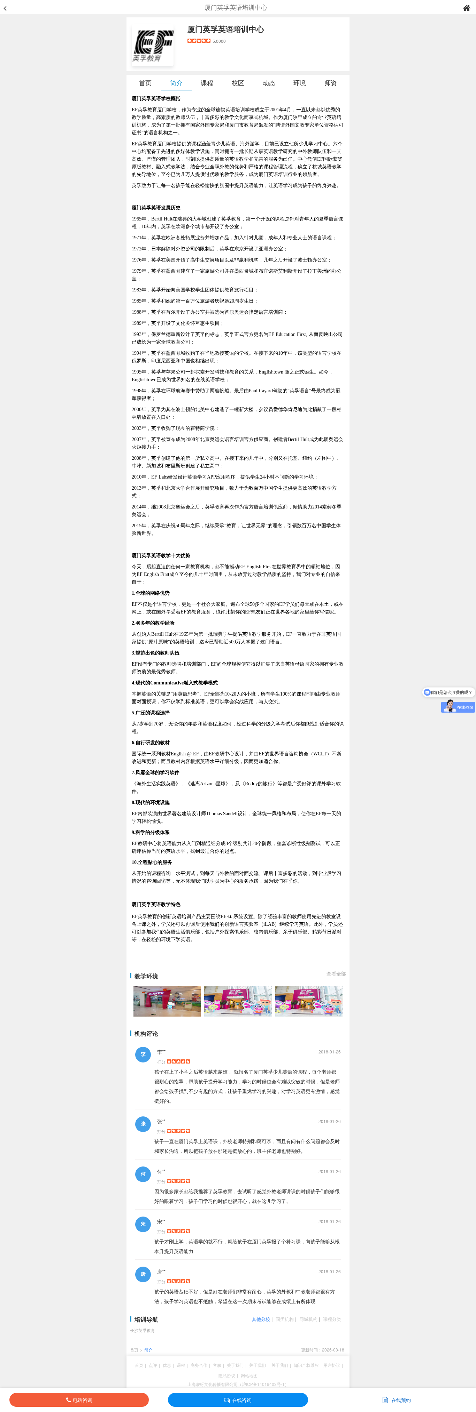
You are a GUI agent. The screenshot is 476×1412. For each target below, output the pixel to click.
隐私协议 (226, 1375)
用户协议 (331, 1365)
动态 (269, 82)
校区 (238, 82)
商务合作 (199, 1365)
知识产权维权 (306, 1365)
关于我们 (235, 1365)
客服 (217, 1365)
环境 (299, 82)
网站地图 (249, 1375)
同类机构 (285, 1319)
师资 (330, 82)
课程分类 (332, 1319)
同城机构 (308, 1319)
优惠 (167, 1365)
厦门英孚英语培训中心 (225, 28)
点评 (153, 1365)
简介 (176, 82)
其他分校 (261, 1319)
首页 (145, 82)
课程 (207, 82)
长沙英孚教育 (142, 1330)
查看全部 (336, 973)
